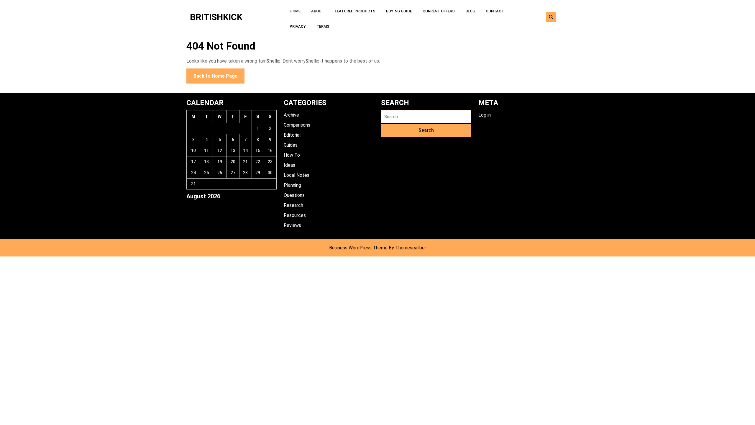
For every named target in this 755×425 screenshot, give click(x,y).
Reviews (292, 225)
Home (295, 11)
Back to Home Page (211, 73)
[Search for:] (426, 116)
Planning (292, 185)
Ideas (289, 165)
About (317, 11)
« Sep (191, 206)
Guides (291, 145)
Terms (322, 26)
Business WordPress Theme (358, 248)
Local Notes (296, 175)
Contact (495, 11)
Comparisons (297, 125)
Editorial (292, 135)
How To (292, 155)
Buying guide (399, 11)
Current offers (439, 11)
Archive (291, 115)
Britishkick (216, 17)
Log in (484, 115)
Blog (470, 11)
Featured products (355, 11)
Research (293, 205)
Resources (295, 215)
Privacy (298, 26)
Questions (294, 195)
